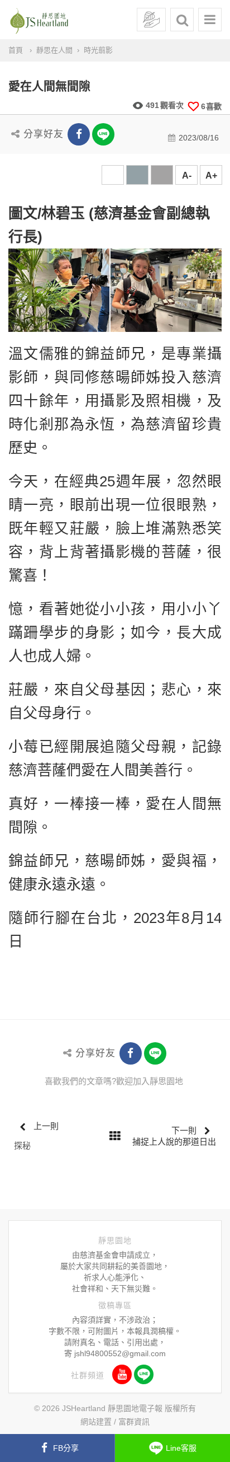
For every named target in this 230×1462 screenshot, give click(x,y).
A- (186, 175)
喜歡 (211, 106)
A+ (211, 175)
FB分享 (66, 1448)
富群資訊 (134, 1421)
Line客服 (181, 1448)
